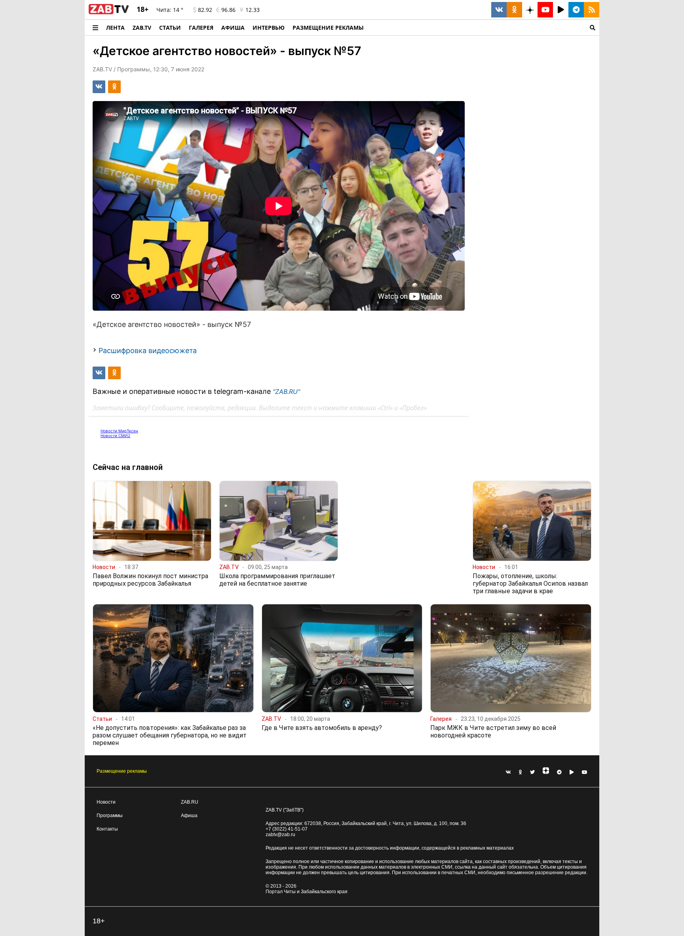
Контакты (107, 829)
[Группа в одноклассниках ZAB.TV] (514, 9)
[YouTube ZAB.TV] (545, 9)
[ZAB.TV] (109, 12)
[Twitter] (532, 772)
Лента (115, 27)
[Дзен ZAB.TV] (530, 9)
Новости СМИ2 (115, 435)
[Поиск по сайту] (483, 27)
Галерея (201, 27)
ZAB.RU (189, 802)
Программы (110, 815)
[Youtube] (584, 772)
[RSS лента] (591, 9)
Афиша (233, 27)
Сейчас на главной (128, 467)
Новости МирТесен (119, 430)
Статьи (170, 27)
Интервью (269, 27)
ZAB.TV (142, 27)
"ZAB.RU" (286, 391)
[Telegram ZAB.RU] (576, 9)
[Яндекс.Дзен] (546, 772)
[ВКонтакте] (508, 772)
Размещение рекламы (122, 771)
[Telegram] (559, 772)
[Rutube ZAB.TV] (560, 9)
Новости (106, 802)
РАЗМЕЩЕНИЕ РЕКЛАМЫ (328, 27)
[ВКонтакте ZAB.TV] (499, 9)
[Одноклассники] (520, 772)
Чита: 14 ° (169, 9)
